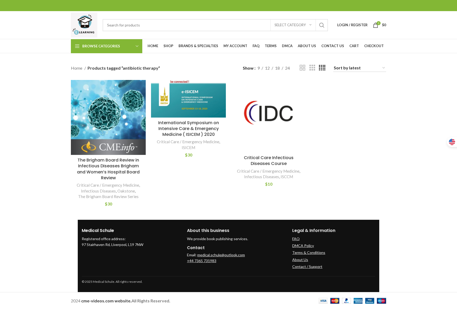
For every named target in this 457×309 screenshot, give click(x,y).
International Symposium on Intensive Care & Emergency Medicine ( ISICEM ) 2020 (188, 129)
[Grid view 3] (312, 68)
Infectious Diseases (98, 191)
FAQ (296, 238)
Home (77, 67)
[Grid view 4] (322, 68)
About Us (300, 259)
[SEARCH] (322, 25)
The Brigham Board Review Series (108, 196)
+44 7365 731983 (201, 260)
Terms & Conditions (308, 252)
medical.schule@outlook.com (221, 255)
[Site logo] (84, 24)
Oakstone (126, 191)
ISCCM (287, 176)
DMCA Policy (303, 245)
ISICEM (188, 147)
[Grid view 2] (302, 68)
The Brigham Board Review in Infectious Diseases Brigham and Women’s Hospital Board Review (108, 169)
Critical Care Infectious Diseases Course (269, 161)
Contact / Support (307, 266)
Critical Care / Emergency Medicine (108, 185)
